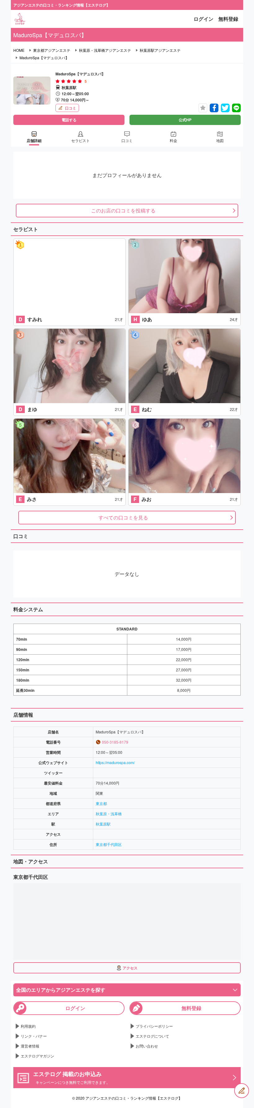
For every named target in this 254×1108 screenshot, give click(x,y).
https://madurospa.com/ (115, 762)
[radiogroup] (68, 81)
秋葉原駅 (103, 823)
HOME (18, 50)
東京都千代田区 (109, 844)
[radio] (58, 81)
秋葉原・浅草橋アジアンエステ (105, 50)
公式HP (185, 119)
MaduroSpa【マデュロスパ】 (44, 57)
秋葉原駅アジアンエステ (160, 50)
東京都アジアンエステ (51, 50)
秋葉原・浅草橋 (109, 813)
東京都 (101, 803)
